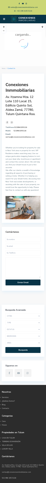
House (4, 425)
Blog (3, 405)
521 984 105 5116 (9, 478)
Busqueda (23, 350)
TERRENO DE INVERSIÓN (11, 442)
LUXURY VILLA (7, 449)
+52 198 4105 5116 (24, 11)
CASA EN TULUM (8, 438)
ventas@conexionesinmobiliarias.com (20, 137)
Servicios (5, 397)
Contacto (5, 408)
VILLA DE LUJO (7, 445)
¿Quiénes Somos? (8, 401)
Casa (4, 421)
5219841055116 (20, 127)
